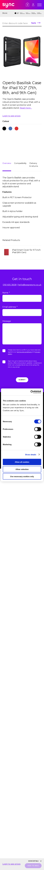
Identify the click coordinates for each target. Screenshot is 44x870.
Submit (22, 380)
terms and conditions (24, 352)
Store (4, 13)
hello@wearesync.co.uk (29, 285)
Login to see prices (11, 116)
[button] (4, 128)
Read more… (26, 108)
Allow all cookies (22, 462)
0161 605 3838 (9, 285)
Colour (5, 121)
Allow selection (22, 469)
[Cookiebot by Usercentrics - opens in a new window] (31, 392)
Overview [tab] (6, 163)
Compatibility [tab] (20, 163)
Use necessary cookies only (22, 476)
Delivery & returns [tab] (33, 164)
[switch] (37, 429)
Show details (30, 454)
